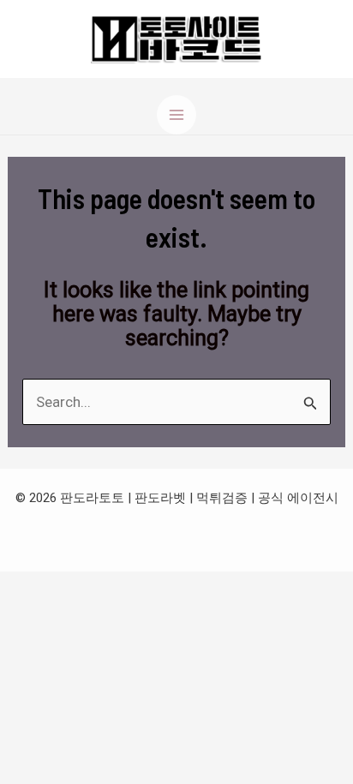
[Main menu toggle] (176, 115)
